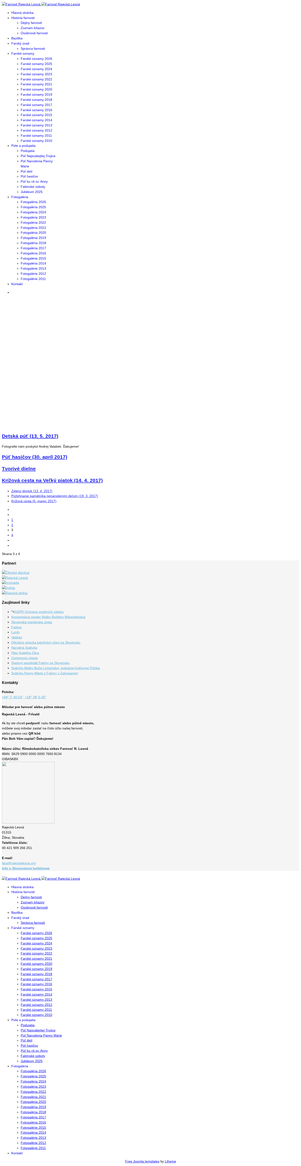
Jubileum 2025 (32, 192)
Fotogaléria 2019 (33, 238)
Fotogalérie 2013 (33, 268)
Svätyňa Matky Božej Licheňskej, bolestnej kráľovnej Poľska (55, 668)
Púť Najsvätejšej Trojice (38, 156)
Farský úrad (20, 43)
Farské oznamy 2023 (36, 74)
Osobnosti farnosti (34, 33)
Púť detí (26, 171)
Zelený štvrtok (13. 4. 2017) (31, 491)
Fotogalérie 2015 (33, 258)
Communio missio (24, 658)
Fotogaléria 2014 (33, 263)
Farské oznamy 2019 (36, 94)
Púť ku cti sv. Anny (34, 181)
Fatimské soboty (33, 187)
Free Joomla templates (142, 1161)
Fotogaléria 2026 (33, 202)
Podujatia (28, 151)
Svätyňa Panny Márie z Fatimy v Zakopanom (44, 673)
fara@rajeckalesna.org (19, 863)
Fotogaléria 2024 (33, 212)
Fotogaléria (19, 197)
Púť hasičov (29, 176)
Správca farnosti (33, 48)
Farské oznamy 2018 (36, 100)
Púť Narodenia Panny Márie (41, 1035)
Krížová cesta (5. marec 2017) (33, 501)
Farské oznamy (22, 53)
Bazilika (17, 38)
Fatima (16, 627)
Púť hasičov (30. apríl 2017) (34, 457)
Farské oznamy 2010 (36, 141)
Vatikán (16, 637)
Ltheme (170, 1161)
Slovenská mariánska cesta (31, 622)
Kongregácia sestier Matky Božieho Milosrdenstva (48, 617)
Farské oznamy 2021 (36, 84)
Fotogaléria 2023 (33, 217)
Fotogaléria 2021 (33, 228)
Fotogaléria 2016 (33, 253)
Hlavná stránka (22, 13)
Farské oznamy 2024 (36, 69)
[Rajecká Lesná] (15, 578)
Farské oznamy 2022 (36, 79)
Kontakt (17, 284)
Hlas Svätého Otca (25, 653)
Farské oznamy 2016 (36, 110)
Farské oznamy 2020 (36, 89)
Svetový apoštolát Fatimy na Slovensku (40, 663)
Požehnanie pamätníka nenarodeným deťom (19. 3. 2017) (54, 496)
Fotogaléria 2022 (33, 222)
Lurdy (15, 632)
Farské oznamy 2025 (36, 64)
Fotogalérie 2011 (33, 279)
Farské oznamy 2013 (36, 125)
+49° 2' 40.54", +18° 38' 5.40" (24, 697)
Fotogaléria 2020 (33, 232)
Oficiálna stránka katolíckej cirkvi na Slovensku (45, 642)
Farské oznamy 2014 (36, 120)
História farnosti (23, 18)
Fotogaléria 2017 (33, 248)
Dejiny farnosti (31, 23)
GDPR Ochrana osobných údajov (39, 612)
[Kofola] (8, 588)
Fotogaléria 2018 (33, 243)
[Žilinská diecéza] (15, 572)
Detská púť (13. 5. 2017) (30, 436)
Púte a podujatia (23, 145)
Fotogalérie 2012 (33, 273)
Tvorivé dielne (19, 468)
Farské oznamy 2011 (36, 135)
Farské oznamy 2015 (36, 115)
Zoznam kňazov (32, 28)
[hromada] (10, 583)
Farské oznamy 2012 (36, 130)
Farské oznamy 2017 (36, 105)
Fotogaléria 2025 (33, 207)
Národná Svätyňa (24, 647)
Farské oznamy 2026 (36, 58)
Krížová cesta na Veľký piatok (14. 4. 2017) (52, 480)
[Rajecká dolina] (15, 593)
